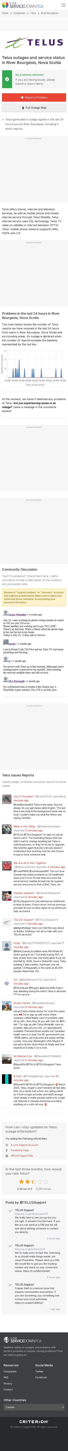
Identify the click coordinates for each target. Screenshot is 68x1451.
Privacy (8, 1383)
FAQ (6, 1377)
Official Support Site (22, 1155)
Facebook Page (20, 1150)
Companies (19, 13)
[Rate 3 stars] (34, 1181)
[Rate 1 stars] (22, 1181)
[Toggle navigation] (63, 5)
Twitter (39, 1371)
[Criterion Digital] (34, 1421)
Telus (33, 13)
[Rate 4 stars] (40, 1181)
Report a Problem (36, 97)
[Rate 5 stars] (46, 1181)
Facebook (41, 1377)
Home (5, 13)
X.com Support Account (24, 1144)
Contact (8, 1389)
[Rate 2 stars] (28, 1181)
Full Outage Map (36, 107)
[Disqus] (34, 650)
